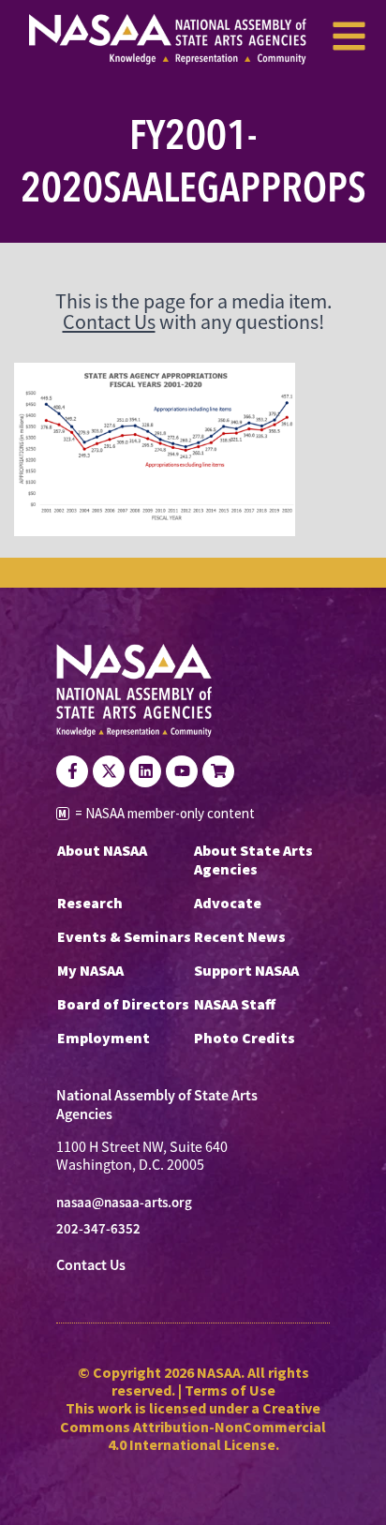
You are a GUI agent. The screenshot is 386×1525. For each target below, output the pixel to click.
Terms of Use (230, 1390)
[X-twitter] (109, 771)
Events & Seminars (124, 936)
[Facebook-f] (72, 771)
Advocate (227, 902)
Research (90, 902)
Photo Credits (244, 1037)
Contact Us (109, 322)
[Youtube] (182, 771)
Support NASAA (246, 970)
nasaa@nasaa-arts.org (124, 1202)
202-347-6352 (98, 1228)
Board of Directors (123, 1003)
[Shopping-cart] (218, 771)
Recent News (240, 936)
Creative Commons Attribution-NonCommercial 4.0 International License (193, 1425)
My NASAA (90, 970)
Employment (103, 1037)
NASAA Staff (234, 1003)
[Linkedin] (145, 771)
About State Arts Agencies (253, 859)
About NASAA (102, 850)
